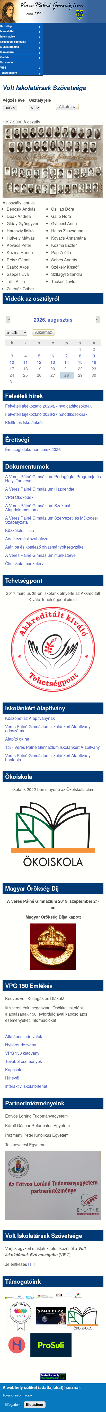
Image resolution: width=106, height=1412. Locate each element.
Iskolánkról (7, 52)
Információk (7, 36)
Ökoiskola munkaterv (24, 563)
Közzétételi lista (19, 530)
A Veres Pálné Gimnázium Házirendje (39, 489)
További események (23, 1061)
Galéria (5, 57)
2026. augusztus (53, 319)
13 (52, 362)
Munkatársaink (9, 47)
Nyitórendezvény (20, 1045)
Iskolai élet (7, 31)
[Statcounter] (53, 1376)
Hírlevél (12, 1078)
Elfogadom (13, 1405)
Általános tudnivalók (23, 1036)
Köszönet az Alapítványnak (30, 718)
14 (66, 362)
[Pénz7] (20, 1330)
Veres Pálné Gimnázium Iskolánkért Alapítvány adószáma (48, 728)
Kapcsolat (6, 62)
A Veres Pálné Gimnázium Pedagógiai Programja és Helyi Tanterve (53, 479)
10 (12, 362)
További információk (17, 1395)
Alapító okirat (17, 739)
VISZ (3, 67)
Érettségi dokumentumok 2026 (33, 449)
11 (25, 362)
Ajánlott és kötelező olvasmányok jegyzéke (44, 547)
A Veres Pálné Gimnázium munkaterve (40, 555)
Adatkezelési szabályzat (27, 539)
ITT (31, 1264)
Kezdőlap (6, 26)
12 (39, 362)
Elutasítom (34, 1405)
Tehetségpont (8, 73)
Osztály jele (40, 100)
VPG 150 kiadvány (22, 1053)
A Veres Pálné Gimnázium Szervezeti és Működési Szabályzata (51, 520)
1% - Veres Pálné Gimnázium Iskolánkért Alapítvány (52, 747)
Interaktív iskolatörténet (26, 1086)
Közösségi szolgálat (12, 42)
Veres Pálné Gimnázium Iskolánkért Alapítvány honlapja (48, 757)
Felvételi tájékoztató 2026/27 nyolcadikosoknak (48, 406)
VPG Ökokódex (19, 497)
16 (94, 362)
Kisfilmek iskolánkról (24, 422)
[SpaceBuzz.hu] (51, 1330)
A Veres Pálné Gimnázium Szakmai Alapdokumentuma (37, 507)
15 (80, 362)
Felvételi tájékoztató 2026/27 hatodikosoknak (46, 414)
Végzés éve (14, 100)
